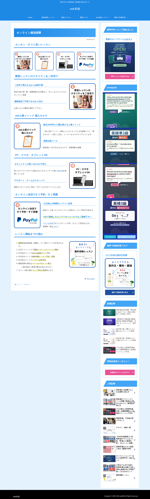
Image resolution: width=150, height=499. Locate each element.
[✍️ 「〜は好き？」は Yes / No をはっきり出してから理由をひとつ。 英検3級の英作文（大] (120, 216)
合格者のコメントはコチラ (120, 372)
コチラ (55, 227)
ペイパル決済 (48, 223)
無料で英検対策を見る (120, 292)
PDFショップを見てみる (120, 76)
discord (60, 171)
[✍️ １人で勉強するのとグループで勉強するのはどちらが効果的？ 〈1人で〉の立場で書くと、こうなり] (120, 146)
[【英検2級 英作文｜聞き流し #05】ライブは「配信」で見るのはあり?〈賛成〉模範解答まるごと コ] (120, 111)
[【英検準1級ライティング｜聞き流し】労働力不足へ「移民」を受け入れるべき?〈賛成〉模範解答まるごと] (120, 181)
